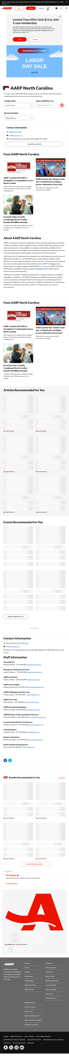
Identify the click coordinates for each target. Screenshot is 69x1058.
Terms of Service (29, 1036)
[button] (61, 8)
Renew (35, 39)
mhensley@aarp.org (32, 702)
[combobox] (50, 105)
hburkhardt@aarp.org (36, 687)
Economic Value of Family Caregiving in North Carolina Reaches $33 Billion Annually (15, 219)
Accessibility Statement (43, 1036)
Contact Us (48, 963)
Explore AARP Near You (45, 101)
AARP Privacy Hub (16, 1036)
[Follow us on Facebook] (5, 760)
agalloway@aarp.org (35, 672)
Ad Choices (7, 1043)
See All (61, 778)
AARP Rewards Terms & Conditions (14, 1039)
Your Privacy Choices (18, 1043)
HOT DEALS (11, 875)
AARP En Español (50, 967)
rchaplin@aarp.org (33, 710)
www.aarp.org (45, 266)
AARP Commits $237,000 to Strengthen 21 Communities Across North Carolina (18, 180)
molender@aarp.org (34, 665)
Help (56, 8)
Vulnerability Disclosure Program (53, 1039)
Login (48, 7)
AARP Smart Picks (30, 985)
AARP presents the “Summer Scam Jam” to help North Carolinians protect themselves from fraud (50, 181)
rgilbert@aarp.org (33, 680)
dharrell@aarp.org (32, 732)
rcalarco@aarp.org (32, 695)
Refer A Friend (49, 976)
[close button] (60, 16)
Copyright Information (34, 1039)
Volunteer (28, 972)
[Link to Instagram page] (16, 1047)
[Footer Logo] (13, 964)
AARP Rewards (29, 981)
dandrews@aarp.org (36, 725)
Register (41, 8)
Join (19, 39)
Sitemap (6, 1036)
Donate (27, 967)
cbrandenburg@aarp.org (37, 717)
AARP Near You (29, 989)
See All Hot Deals (11, 883)
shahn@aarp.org (28, 747)
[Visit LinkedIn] (22, 1047)
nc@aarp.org (17, 135)
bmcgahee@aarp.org (35, 740)
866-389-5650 (17, 132)
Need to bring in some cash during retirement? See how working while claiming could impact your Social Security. (33, 3)
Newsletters (49, 972)
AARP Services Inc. (51, 998)
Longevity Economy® (31, 1024)
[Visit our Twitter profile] (10, 760)
